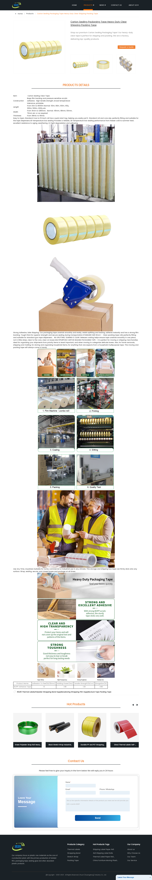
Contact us (116, 5)
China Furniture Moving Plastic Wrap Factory (105, 860)
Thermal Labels (73, 849)
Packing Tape (73, 860)
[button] (133, 705)
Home (74, 5)
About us (133, 5)
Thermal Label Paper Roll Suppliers (103, 857)
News (101, 5)
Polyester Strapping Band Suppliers (49, 692)
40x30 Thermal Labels (26, 692)
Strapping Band (73, 853)
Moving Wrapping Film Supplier (77, 692)
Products (88, 5)
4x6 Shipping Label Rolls (103, 853)
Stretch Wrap (72, 857)
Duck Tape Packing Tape (101, 692)
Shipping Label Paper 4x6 (103, 849)
